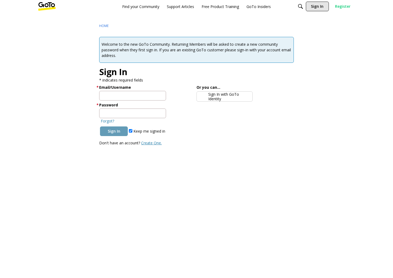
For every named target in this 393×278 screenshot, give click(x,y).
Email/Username (115, 87)
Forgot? (107, 120)
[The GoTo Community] (47, 6)
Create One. (151, 142)
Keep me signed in (148, 131)
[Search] (300, 6)
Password (108, 104)
